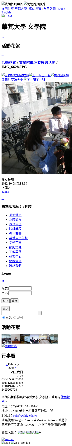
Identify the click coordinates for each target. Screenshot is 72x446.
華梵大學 (21, 8)
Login (61, 8)
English (6, 12)
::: (3, 8)
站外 (20, 317)
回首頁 (9, 8)
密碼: (5, 293)
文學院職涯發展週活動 (37, 63)
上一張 (46, 75)
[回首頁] (7, 15)
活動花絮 (9, 63)
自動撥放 (23, 75)
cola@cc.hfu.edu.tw (25, 415)
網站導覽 (35, 8)
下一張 (40, 80)
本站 (9, 317)
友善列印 (49, 8)
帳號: (5, 288)
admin (5, 191)
